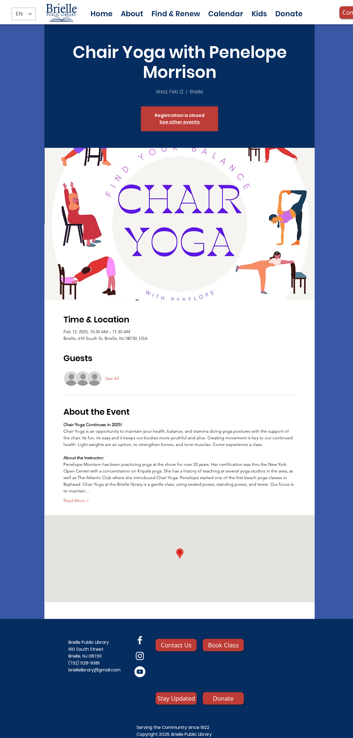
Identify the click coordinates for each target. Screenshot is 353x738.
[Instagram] (139, 655)
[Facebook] (139, 640)
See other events (179, 122)
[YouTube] (139, 671)
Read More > (76, 500)
